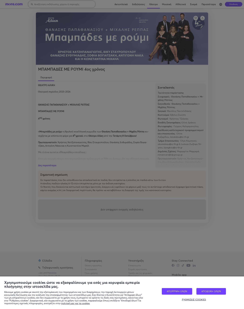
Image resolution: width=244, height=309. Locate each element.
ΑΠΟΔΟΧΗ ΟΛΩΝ (211, 291)
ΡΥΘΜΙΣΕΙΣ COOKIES (194, 299)
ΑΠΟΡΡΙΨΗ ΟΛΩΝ (177, 291)
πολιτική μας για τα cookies (75, 303)
